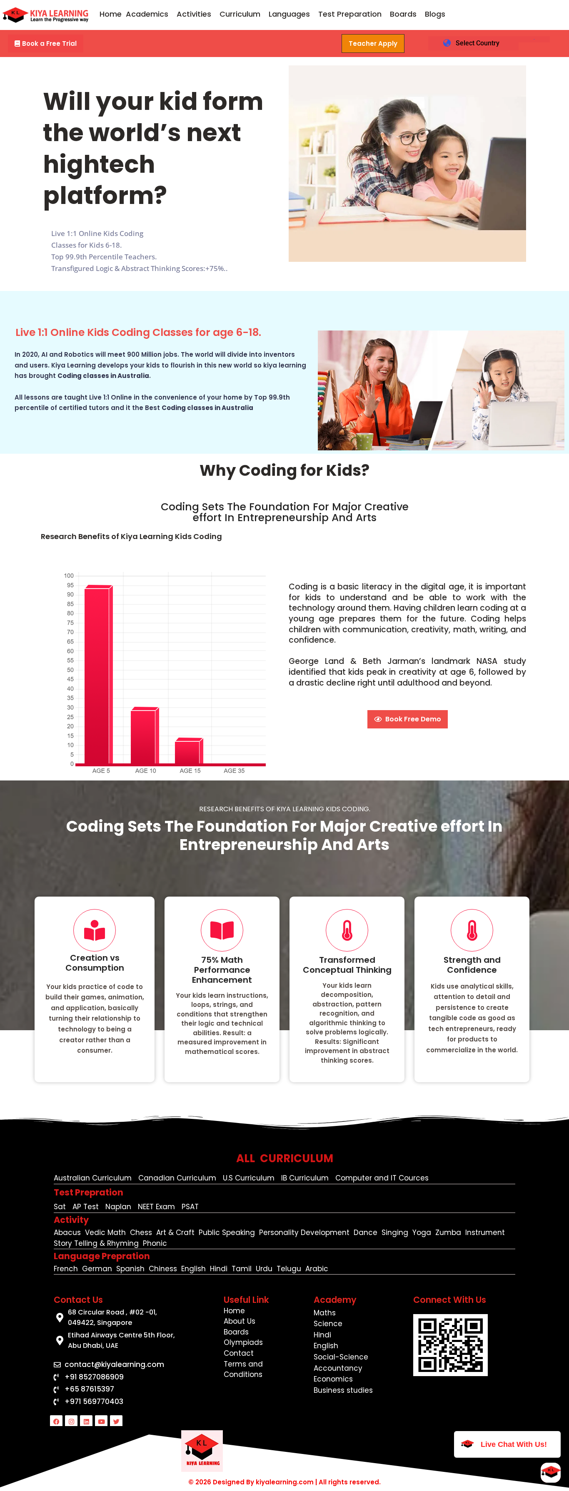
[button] (149, 14)
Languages (289, 14)
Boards (403, 14)
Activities (194, 14)
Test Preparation (350, 14)
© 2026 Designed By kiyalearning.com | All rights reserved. (284, 1482)
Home (111, 14)
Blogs (435, 14)
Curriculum (240, 14)
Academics (147, 14)
